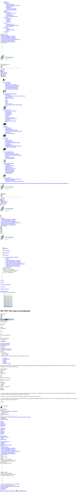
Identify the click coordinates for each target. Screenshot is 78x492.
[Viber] (8, 319)
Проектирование (9, 26)
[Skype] (11, 319)
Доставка (5, 361)
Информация (3, 439)
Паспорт (2, 388)
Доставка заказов (9, 15)
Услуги (1, 430)
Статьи (7, 30)
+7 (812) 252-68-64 (8, 36)
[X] (6, 319)
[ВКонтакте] (1, 319)
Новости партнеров (10, 29)
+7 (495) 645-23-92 (7, 40)
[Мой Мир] (4, 319)
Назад (7, 258)
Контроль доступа (10, 6)
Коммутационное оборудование (13, 5)
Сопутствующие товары (11, 8)
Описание (5, 358)
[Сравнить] (1, 317)
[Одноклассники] (3, 319)
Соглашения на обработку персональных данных (20, 416)
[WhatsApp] (9, 319)
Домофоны (8, 7)
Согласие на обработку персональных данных (10, 486)
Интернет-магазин (4, 419)
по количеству (15, 411)
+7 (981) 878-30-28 (7, 37)
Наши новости (3, 435)
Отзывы (4, 362)
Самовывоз (8, 14)
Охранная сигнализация (11, 9)
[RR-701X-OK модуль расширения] (8, 307)
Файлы (4, 360)
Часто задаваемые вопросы (11, 16)
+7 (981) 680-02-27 (8, 41)
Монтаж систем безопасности (12, 25)
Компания (2, 426)
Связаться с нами (4, 33)
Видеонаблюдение (10, 4)
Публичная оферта (4, 487)
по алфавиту (8, 411)
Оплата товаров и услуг (11, 13)
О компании (8, 18)
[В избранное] (1, 315)
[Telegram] (13, 319)
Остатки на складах (7, 363)
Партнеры (8, 20)
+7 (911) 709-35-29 (8, 38)
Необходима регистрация (5, 348)
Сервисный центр (10, 24)
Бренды (2, 422)
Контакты (8, 21)
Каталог (2, 421)
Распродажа (2, 423)
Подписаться (3, 418)
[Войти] (1, 228)
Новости (8, 28)
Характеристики (6, 359)
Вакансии (8, 19)
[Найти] (3, 69)
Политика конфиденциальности (7, 485)
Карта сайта (2, 424)
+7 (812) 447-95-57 (10, 39)
